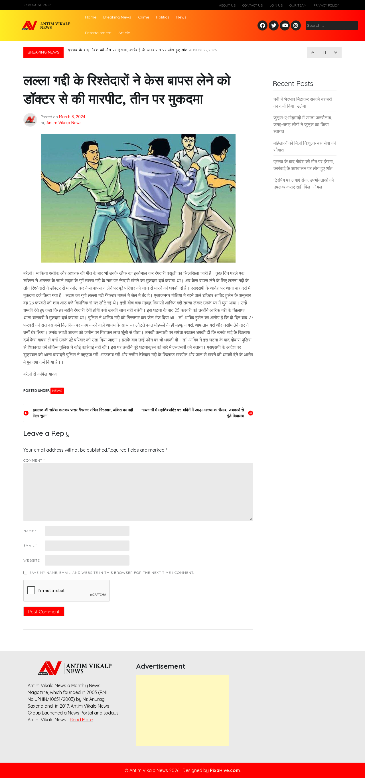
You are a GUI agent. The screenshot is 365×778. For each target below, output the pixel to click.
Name (29, 531)
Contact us (252, 5)
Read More (81, 719)
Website (31, 560)
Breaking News (117, 17)
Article (124, 32)
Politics (162, 17)
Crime (143, 17)
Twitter (274, 25)
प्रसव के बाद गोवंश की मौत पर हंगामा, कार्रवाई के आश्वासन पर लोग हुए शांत (142, 52)
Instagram (297, 25)
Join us (276, 5)
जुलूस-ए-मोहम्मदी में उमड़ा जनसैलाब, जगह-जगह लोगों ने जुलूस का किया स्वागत (302, 124)
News (181, 17)
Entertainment (98, 32)
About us (227, 5)
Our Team (298, 5)
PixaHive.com (225, 770)
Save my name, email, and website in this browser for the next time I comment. (111, 572)
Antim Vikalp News (64, 122)
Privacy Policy (326, 5)
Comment (34, 460)
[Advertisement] (182, 710)
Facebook (263, 25)
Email (30, 545)
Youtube (285, 25)
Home (90, 17)
